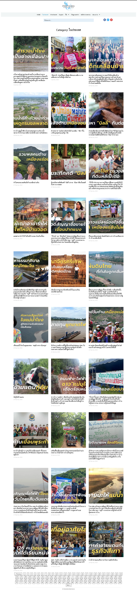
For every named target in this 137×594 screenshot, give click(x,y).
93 (90, 582)
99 (115, 582)
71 (103, 579)
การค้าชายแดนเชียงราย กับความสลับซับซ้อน (103, 560)
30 (34, 576)
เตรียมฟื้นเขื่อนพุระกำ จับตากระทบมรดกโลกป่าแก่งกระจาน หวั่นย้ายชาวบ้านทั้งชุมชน (67, 452)
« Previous (18, 574)
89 (73, 582)
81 (38, 582)
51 (17, 579)
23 (113, 574)
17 (87, 574)
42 (86, 576)
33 (47, 576)
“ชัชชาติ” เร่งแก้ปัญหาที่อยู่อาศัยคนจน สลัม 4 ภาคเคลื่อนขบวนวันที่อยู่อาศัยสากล (67, 76)
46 (103, 576)
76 (17, 582)
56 (39, 579)
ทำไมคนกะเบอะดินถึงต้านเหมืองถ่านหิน (26, 182)
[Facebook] (104, 20)
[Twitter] (108, 20)
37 (64, 576)
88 (68, 582)
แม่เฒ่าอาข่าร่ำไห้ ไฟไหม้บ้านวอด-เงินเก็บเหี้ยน (29, 236)
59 (52, 579)
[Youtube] (111, 20)
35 (56, 576)
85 (55, 582)
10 (57, 574)
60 (56, 579)
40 (77, 576)
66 (82, 579)
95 (98, 582)
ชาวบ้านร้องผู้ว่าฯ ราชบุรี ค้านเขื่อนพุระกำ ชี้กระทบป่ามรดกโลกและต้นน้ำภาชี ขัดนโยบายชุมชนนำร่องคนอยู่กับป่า (31, 453)
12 (65, 574)
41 (82, 576)
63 (69, 579)
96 (103, 582)
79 (30, 582)
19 (95, 574)
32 (43, 576)
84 (51, 582)
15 (78, 574)
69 (94, 579)
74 (116, 579)
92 (85, 582)
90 (77, 582)
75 (120, 579)
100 (120, 582)
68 (90, 579)
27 (22, 576)
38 (69, 576)
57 (43, 579)
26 (17, 576)
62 (64, 579)
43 (90, 576)
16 (83, 574)
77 (21, 582)
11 (61, 574)
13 (70, 574)
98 (111, 582)
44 (94, 576)
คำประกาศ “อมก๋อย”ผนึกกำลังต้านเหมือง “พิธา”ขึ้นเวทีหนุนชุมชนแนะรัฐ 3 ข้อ (67, 132)
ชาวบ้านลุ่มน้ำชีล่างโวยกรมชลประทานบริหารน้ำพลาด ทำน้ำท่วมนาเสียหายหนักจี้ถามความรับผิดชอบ (30, 132)
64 (73, 579)
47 (107, 576)
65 (77, 579)
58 (47, 579)
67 (86, 579)
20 (100, 574)
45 (99, 576)
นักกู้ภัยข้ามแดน (19, 397)
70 (99, 579)
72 (107, 579)
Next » (69, 585)
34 (52, 576)
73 (112, 579)
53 (26, 579)
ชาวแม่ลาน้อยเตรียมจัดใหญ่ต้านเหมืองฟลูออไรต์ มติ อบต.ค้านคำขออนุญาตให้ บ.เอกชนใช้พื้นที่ (105, 346)
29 (30, 576)
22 (108, 574)
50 (120, 576)
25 (121, 574)
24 (117, 574)
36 (60, 576)
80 (34, 582)
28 (26, 576)
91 (81, 582)
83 (47, 582)
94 (94, 582)
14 (74, 574)
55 (34, 579)
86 (60, 582)
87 (64, 582)
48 (112, 576)
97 (107, 582)
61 (60, 579)
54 (30, 579)
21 (104, 574)
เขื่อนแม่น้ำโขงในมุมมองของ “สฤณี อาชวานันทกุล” (30, 345)
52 (22, 579)
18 (91, 574)
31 (39, 576)
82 (43, 582)
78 (25, 582)
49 (116, 576)
